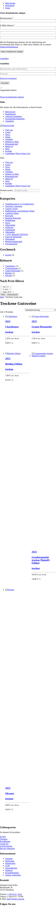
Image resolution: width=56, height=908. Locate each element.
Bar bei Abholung (7, 848)
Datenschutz (10, 863)
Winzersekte (10, 225)
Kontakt (8, 151)
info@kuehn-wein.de (15, 899)
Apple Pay (4, 844)
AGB (7, 866)
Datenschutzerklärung (9, 47)
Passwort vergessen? (8, 78)
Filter (3, 295)
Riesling (8, 273)
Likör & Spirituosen (13, 237)
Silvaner (8, 275)
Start (2, 297)
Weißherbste (10, 220)
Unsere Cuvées (11, 209)
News (7, 135)
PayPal (3, 837)
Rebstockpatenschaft (13, 241)
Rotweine (9, 216)
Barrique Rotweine (13, 218)
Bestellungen (10, 114)
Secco (7, 223)
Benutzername (6, 18)
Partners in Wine (12, 142)
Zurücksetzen (12, 295)
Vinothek (9, 139)
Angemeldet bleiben (8, 90)
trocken (8, 255)
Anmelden (4, 58)
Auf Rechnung (6, 846)
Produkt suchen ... (7, 190)
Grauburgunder (11, 268)
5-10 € (5, 289)
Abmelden (9, 121)
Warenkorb (9, 5)
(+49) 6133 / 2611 (14, 894)
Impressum (9, 861)
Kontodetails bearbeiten (15, 119)
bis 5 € (6, 287)
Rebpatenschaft (11, 144)
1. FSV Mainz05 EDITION (16, 234)
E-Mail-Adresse (7, 25)
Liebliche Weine (12, 213)
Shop (7, 149)
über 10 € (7, 292)
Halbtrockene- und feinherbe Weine (20, 211)
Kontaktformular (12, 873)
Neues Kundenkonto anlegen (12, 97)
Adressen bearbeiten (13, 116)
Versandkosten (11, 868)
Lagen (7, 132)
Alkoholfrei (10, 232)
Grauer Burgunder (12, 271)
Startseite (9, 859)
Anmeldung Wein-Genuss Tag (17, 153)
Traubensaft (10, 230)
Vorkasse (3, 839)
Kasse (7, 8)
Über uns (9, 130)
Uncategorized (11, 244)
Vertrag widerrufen (13, 875)
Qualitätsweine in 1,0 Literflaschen (19, 204)
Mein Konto (10, 3)
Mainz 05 (9, 146)
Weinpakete (10, 239)
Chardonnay (10, 266)
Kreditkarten (5, 841)
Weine (7, 137)
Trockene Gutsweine (13, 206)
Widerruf (9, 870)
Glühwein (9, 227)
